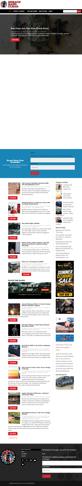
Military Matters (37, 265)
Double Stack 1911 (35, 417)
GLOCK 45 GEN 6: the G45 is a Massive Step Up (36, 346)
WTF (38, 226)
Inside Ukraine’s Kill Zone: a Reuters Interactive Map (35, 393)
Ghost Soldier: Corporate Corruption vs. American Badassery (24, 72)
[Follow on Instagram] (31, 460)
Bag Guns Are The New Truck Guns (30, 28)
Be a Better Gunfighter (29, 372)
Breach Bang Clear (26, 449)
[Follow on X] (27, 460)
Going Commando (34, 329)
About (50, 11)
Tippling (47, 186)
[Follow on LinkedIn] (23, 464)
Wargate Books (26, 207)
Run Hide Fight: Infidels (30, 223)
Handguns (25, 351)
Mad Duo (26, 225)
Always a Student (21, 136)
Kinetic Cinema (31, 74)
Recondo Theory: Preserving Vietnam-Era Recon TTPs (36, 325)
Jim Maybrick (6, 105)
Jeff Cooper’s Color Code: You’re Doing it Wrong (36, 368)
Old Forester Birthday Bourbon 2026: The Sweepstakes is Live (35, 183)
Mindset (24, 373)
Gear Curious (35, 31)
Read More (15, 40)
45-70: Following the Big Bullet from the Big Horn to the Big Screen (26, 133)
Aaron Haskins (28, 371)
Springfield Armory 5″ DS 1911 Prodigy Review (36, 413)
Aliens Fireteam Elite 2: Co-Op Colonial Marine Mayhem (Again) (36, 304)
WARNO (29, 308)
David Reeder (27, 206)
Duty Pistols (34, 350)
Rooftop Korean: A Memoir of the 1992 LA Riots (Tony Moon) (36, 203)
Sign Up (34, 173)
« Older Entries (13, 438)
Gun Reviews (46, 350)
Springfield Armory (34, 418)
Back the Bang (43, 11)
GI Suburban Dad (17, 31)
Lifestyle (24, 74)
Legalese (23, 456)
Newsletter (24, 453)
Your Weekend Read (37, 207)
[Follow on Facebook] (23, 460)
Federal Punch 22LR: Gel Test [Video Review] (18, 103)
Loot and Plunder (32, 11)
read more (6, 83)
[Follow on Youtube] (35, 460)
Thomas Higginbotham (9, 74)
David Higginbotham (29, 349)
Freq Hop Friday (26, 265)
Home (10, 11)
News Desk (27, 186)
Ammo (30, 105)
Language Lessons (42, 372)
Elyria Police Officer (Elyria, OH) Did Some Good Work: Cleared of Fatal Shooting (35, 244)
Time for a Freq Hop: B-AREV (33, 261)
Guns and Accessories (22, 105)
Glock (40, 350)
